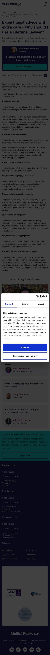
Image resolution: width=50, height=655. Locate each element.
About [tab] (41, 304)
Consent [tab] (9, 304)
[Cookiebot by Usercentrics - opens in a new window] (36, 297)
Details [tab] (25, 304)
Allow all (25, 348)
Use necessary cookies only (25, 356)
